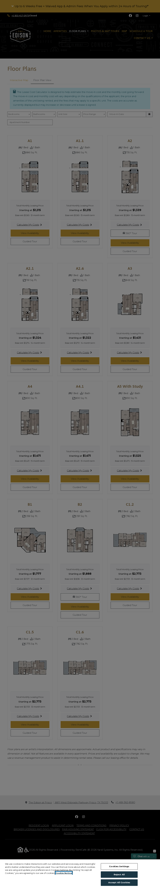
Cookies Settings (119, 866)
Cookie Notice (64, 873)
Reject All (119, 874)
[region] (80, 874)
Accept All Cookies (119, 882)
